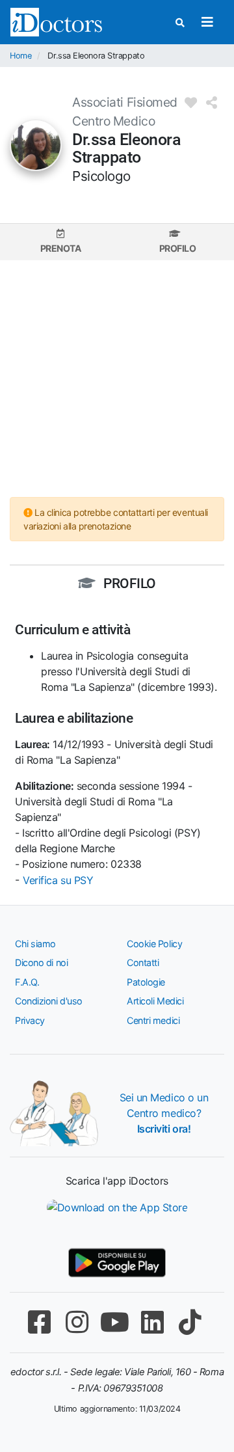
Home (20, 55)
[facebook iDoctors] (39, 1322)
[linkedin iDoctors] (152, 1322)
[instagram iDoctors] (76, 1322)
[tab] (60, 242)
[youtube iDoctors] (114, 1322)
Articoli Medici (155, 1000)
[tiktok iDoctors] (190, 1322)
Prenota (60, 248)
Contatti (143, 962)
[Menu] (207, 22)
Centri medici (153, 1020)
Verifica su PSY (58, 880)
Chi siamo (35, 943)
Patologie (146, 982)
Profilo (177, 248)
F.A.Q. (27, 982)
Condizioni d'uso (49, 1000)
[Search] (180, 22)
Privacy (30, 1020)
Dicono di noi (41, 962)
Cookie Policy (154, 943)
